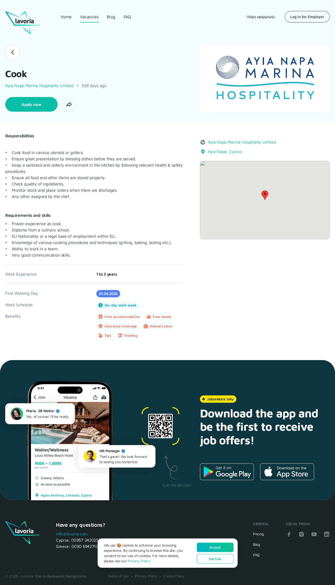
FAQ (127, 16)
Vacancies (89, 16)
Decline (215, 558)
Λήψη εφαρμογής (261, 16)
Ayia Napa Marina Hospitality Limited (39, 85)
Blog (111, 16)
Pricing (258, 534)
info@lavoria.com (72, 533)
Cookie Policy (174, 576)
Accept (214, 547)
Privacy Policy (146, 576)
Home (66, 16)
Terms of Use (118, 576)
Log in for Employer (307, 16)
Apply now (31, 104)
